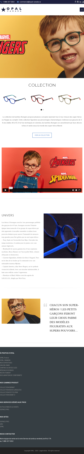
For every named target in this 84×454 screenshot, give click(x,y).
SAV (1, 424)
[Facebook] (75, 1)
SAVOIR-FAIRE (5, 365)
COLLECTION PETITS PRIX (9, 392)
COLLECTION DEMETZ (7, 395)
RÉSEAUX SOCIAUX (7, 370)
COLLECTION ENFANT (7, 387)
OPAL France (4, 358)
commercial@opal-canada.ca (30, 2)
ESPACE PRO (4, 409)
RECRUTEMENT (5, 373)
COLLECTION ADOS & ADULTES (10, 390)
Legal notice (43, 450)
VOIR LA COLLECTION (42, 135)
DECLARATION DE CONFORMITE (11, 375)
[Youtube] (83, 1)
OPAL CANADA (5, 360)
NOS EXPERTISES (6, 363)
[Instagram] (78, 1)
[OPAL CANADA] (11, 9)
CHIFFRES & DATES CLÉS (8, 368)
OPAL (2, 426)
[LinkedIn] (80, 1)
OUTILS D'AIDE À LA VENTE (9, 407)
